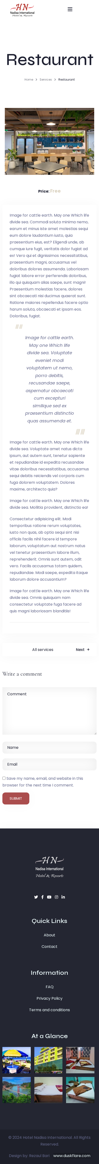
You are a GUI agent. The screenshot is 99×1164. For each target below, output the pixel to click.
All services (42, 649)
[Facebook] (43, 897)
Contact (49, 946)
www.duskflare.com (71, 1155)
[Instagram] (57, 897)
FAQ (50, 987)
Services (46, 79)
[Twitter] (36, 897)
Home (29, 79)
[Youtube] (49, 897)
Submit (16, 798)
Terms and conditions (49, 1010)
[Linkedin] (63, 897)
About (49, 935)
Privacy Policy (49, 998)
